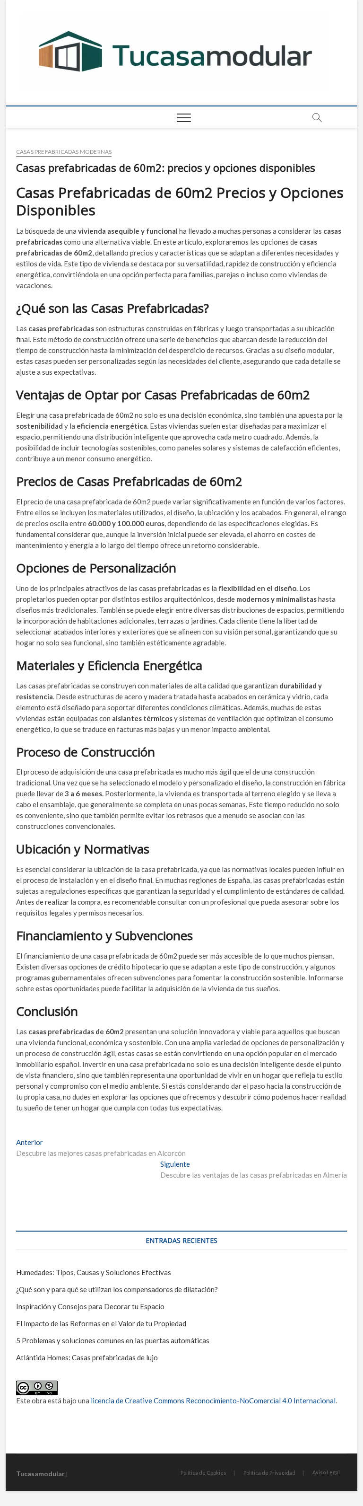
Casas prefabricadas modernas (64, 151)
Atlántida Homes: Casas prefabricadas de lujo (87, 1357)
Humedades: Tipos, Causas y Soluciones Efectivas (93, 1272)
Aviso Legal (326, 1472)
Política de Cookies (203, 1473)
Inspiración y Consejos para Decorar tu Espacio (90, 1306)
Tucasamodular (40, 1474)
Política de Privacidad (269, 1473)
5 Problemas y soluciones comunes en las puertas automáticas (112, 1340)
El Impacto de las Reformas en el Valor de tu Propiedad (101, 1323)
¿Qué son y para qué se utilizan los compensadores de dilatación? (117, 1289)
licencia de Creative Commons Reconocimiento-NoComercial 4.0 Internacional (213, 1400)
